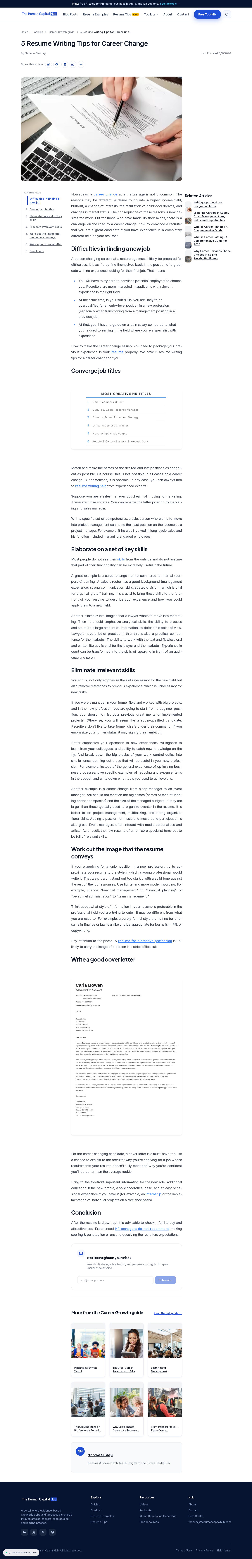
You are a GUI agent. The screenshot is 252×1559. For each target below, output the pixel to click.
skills (121, 559)
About (167, 14)
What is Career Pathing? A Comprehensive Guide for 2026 (210, 240)
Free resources (149, 1521)
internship (153, 1194)
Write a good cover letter (46, 244)
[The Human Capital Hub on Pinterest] (52, 1532)
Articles (38, 31)
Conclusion (37, 251)
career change (104, 194)
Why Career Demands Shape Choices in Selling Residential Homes (212, 254)
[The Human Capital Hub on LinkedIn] (24, 1532)
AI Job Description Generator (158, 1516)
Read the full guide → (168, 1313)
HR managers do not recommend (142, 1229)
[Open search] (227, 14)
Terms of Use (184, 1550)
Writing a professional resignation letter (208, 204)
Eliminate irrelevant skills (46, 226)
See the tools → (170, 3)
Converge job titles (42, 209)
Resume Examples (95, 14)
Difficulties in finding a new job (45, 200)
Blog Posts (70, 14)
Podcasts (145, 1510)
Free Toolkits (207, 14)
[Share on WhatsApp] (73, 64)
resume (117, 352)
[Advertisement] (208, 126)
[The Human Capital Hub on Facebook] (42, 1532)
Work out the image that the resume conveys (45, 235)
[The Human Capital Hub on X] (33, 1532)
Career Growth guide (62, 31)
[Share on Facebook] (56, 64)
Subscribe (165, 1280)
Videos (144, 1504)
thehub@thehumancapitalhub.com (210, 1521)
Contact (183, 14)
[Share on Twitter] (48, 64)
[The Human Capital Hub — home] (39, 14)
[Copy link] (81, 64)
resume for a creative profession (145, 941)
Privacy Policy (204, 1550)
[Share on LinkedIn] (64, 64)
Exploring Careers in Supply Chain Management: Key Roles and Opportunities (211, 216)
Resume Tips (125, 14)
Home (24, 31)
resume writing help (90, 486)
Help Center (196, 1516)
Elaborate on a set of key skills (46, 218)
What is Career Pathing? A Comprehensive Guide (210, 228)
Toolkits (149, 14)
